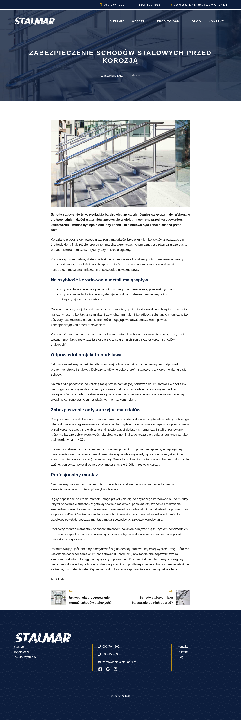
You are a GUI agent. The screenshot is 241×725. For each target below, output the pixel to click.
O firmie (117, 21)
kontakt (216, 21)
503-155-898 (150, 4)
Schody (59, 579)
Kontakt (182, 646)
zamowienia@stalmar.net (201, 4)
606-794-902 (114, 4)
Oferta (138, 21)
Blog (196, 21)
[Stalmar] (34, 21)
